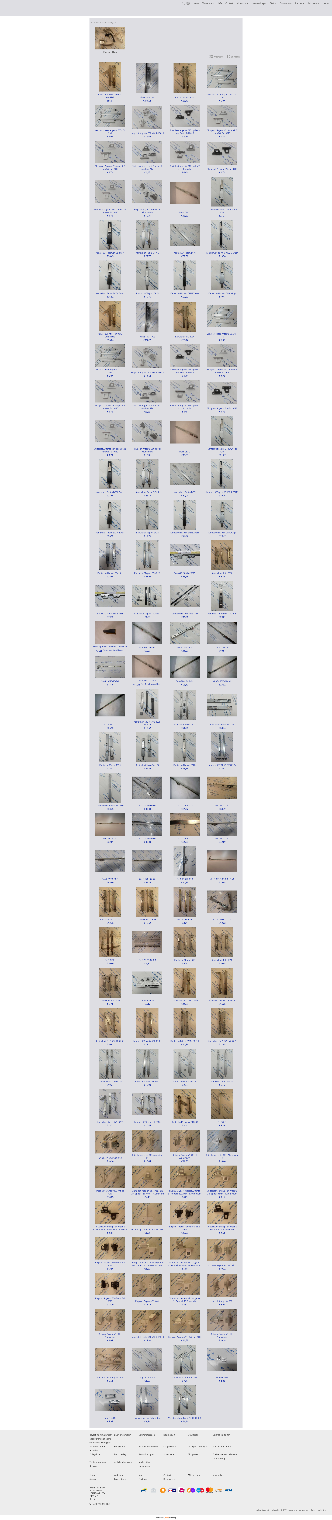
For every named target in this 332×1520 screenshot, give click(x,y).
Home (196, 3)
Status (273, 3)
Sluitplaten (193, 1454)
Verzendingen (259, 3)
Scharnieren (169, 1454)
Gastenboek (286, 3)
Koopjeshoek (169, 1446)
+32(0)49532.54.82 (101, 1503)
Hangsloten (119, 1446)
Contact (229, 3)
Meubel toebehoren (222, 1446)
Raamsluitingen (146, 1454)
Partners (299, 3)
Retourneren (313, 3)
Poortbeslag (120, 1454)
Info (220, 3)
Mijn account (243, 3)
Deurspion (193, 1434)
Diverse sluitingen (221, 1434)
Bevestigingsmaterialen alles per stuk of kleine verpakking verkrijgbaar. (101, 1438)
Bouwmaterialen (147, 1434)
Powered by (166, 1517)
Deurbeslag (169, 1434)
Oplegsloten (95, 1454)
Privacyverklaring (318, 1510)
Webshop (207, 3)
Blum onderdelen (122, 1434)
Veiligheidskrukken (123, 1462)
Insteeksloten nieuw (148, 1446)
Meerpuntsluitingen (197, 1446)
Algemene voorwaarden (299, 1510)
